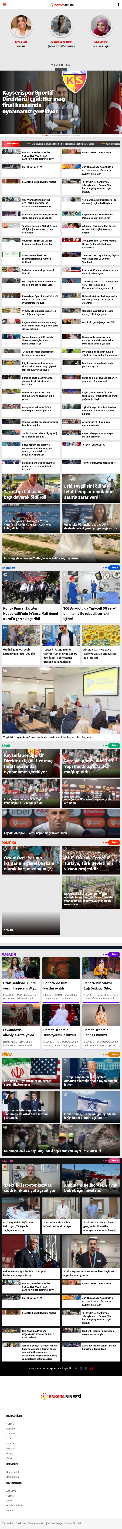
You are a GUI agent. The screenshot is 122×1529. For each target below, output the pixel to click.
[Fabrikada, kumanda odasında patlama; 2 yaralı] (71, 364)
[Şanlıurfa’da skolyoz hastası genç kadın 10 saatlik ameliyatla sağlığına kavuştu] (101, 1208)
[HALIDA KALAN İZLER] (11, 168)
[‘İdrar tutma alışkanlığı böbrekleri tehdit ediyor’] (61, 1208)
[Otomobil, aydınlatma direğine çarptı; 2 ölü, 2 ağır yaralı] (71, 311)
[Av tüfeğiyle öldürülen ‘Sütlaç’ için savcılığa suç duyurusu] (11, 311)
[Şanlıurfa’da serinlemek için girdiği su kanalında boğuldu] (11, 434)
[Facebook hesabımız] (76, 1368)
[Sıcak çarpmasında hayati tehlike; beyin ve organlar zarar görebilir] (91, 1251)
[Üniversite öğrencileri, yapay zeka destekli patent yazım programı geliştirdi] (71, 297)
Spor (8, 1438)
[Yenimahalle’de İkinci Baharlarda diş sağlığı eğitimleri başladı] (71, 200)
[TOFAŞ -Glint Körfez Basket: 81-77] (71, 463)
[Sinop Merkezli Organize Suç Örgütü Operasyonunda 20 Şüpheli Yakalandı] (71, 256)
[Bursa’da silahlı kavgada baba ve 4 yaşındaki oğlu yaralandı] (71, 378)
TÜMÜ (61, 69)
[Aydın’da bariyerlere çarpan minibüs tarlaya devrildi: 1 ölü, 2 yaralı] (11, 393)
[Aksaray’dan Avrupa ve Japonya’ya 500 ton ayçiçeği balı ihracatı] (101, 635)
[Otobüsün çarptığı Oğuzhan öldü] (71, 323)
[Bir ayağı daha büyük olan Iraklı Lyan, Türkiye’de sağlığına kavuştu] (21, 1208)
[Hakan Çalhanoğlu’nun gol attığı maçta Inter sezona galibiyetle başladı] (11, 463)
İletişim (10, 1510)
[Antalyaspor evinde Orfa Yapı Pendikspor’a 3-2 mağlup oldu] (11, 408)
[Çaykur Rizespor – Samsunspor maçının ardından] (71, 434)
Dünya (9, 1453)
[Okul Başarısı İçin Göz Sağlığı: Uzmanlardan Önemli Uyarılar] (11, 241)
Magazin (10, 1448)
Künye (9, 1458)
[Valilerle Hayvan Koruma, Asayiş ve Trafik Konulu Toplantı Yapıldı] (11, 215)
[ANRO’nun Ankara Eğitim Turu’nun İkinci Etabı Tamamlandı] (71, 1346)
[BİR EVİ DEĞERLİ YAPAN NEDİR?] (71, 153)
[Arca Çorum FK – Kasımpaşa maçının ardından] (71, 423)
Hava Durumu (13, 1477)
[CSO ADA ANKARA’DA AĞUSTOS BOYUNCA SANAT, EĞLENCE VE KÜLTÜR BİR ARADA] (71, 168)
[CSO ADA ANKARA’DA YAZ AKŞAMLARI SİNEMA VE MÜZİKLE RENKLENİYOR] (11, 1332)
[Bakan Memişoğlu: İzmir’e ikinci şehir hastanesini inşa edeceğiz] (31, 1251)
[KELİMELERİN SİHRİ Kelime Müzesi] (11, 182)
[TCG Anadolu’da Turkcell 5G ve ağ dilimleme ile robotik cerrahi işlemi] (91, 587)
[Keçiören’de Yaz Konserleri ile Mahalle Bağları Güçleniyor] (71, 215)
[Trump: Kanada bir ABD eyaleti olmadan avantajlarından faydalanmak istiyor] (11, 338)
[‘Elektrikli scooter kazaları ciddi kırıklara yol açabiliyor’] (11, 352)
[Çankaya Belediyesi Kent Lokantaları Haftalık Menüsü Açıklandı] (11, 256)
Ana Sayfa (11, 1491)
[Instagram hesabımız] (86, 1368)
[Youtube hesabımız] (91, 1368)
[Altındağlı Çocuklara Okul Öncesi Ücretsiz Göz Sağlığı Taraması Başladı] (71, 227)
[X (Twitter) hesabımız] (80, 1368)
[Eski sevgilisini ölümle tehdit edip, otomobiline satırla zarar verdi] (11, 282)
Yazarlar (10, 1424)
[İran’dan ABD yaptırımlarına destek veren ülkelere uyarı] (71, 271)
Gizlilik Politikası (14, 1505)
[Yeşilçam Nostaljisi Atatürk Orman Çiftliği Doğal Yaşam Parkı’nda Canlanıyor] (11, 227)
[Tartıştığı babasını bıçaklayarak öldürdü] (11, 271)
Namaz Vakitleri (14, 1472)
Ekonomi (10, 1433)
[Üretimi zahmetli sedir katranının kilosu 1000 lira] (21, 635)
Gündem (10, 1428)
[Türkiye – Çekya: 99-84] (71, 445)
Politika (10, 1443)
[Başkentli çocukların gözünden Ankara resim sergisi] (71, 1332)
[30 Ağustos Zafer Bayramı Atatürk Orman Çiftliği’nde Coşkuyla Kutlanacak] (71, 241)
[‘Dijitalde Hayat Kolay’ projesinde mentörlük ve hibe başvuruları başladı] (61, 700)
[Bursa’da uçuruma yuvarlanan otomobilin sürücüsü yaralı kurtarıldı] (11, 378)
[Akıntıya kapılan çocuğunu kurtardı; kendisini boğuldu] (11, 423)
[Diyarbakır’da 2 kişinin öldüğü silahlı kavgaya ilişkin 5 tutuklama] (71, 352)
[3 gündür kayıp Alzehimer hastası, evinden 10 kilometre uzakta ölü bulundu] (71, 408)
